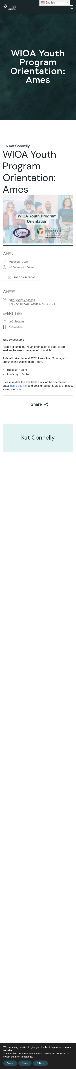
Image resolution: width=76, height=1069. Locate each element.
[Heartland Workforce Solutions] (10, 7)
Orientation (16, 327)
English (50, 2)
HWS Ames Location (22, 300)
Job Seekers (16, 321)
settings (28, 1056)
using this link (18, 386)
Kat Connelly (19, 146)
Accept (10, 1063)
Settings (40, 1063)
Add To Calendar (24, 277)
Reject (25, 1063)
